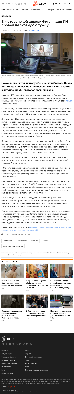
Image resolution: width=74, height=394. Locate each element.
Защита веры (6, 354)
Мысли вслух (6, 367)
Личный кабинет (31, 363)
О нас (27, 367)
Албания (25, 10)
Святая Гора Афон (37, 10)
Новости (6, 16)
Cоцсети (28, 354)
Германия (60, 10)
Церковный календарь (33, 357)
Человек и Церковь (8, 357)
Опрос (27, 350)
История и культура (9, 360)
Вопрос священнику (9, 363)
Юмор (27, 360)
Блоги (3, 370)
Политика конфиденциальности (37, 370)
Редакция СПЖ (34, 30)
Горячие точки (7, 373)
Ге (30, 227)
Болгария (50, 10)
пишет (69, 101)
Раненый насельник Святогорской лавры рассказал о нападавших (12, 283)
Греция (69, 10)
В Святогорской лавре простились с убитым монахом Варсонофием (36, 313)
